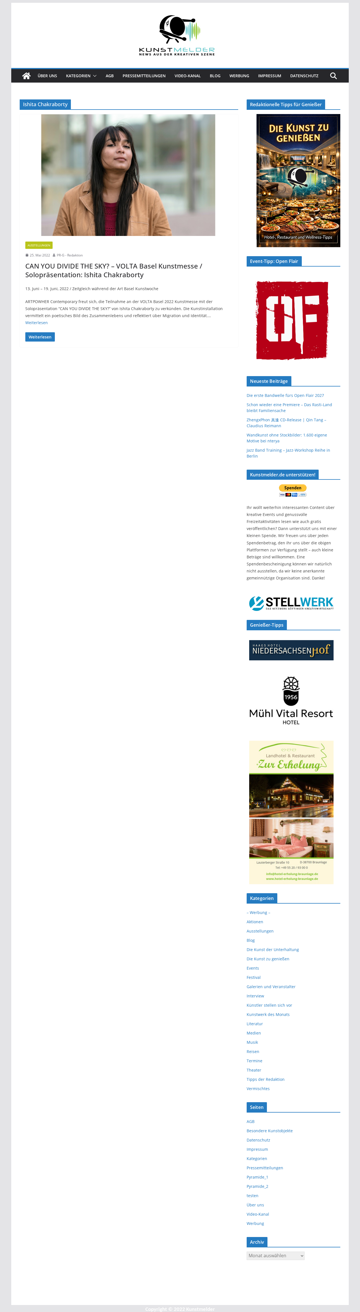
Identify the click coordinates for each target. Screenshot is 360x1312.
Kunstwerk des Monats (268, 1014)
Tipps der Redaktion (266, 1079)
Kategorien (78, 75)
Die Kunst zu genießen (268, 958)
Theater (254, 1070)
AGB (110, 75)
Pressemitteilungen (144, 75)
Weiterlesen (36, 322)
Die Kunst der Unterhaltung (273, 949)
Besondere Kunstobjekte (270, 1130)
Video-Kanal (188, 75)
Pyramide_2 (257, 1186)
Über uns (47, 75)
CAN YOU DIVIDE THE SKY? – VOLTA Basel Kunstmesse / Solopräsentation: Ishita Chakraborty (113, 270)
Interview (255, 996)
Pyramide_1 (257, 1177)
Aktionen (255, 921)
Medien (254, 1033)
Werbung (239, 75)
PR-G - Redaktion (70, 255)
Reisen (253, 1051)
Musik (252, 1042)
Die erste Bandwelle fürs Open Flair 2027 (285, 395)
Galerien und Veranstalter (271, 986)
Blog (215, 75)
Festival (254, 977)
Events (253, 968)
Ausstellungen (39, 245)
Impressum (269, 75)
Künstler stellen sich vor (269, 1005)
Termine (254, 1060)
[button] (94, 76)
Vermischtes (258, 1088)
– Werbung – (258, 912)
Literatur (255, 1023)
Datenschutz (304, 75)
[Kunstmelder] (26, 76)
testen (252, 1195)
